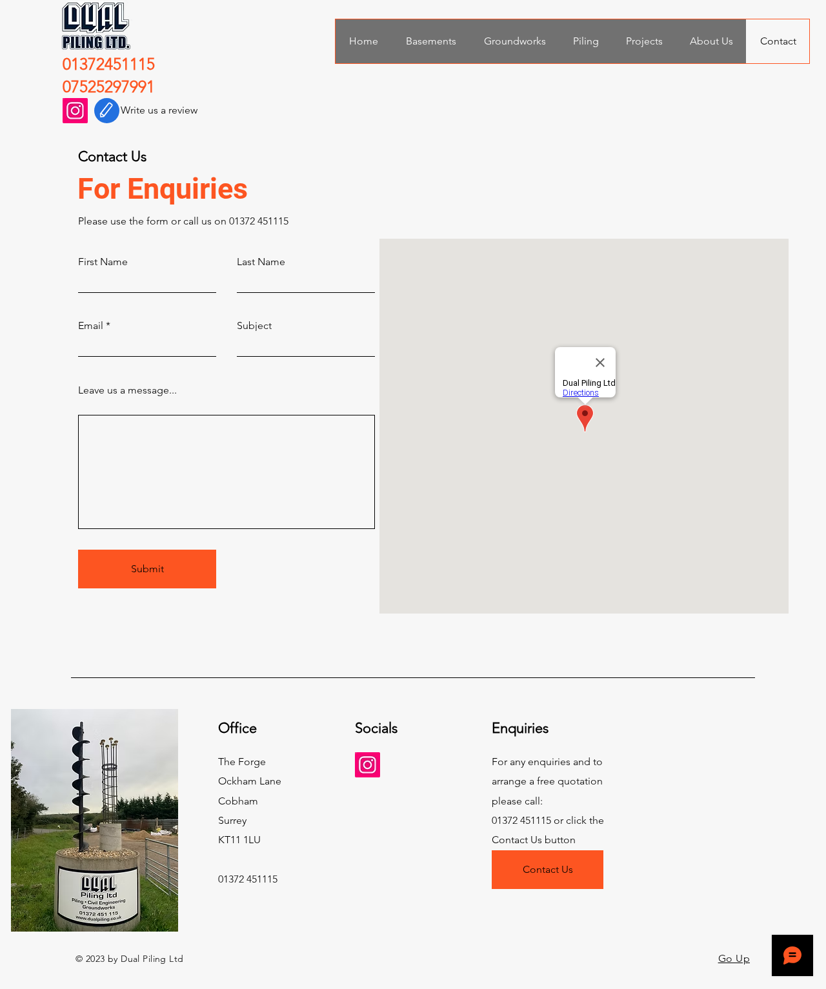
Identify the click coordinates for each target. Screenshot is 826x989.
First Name (103, 262)
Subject (254, 326)
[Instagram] (75, 110)
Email (90, 326)
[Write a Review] (106, 110)
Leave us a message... (127, 390)
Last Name (261, 262)
